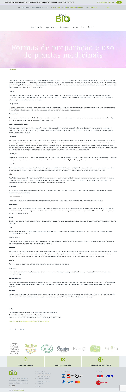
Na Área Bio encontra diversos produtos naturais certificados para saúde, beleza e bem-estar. (18, 380)
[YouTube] (107, 7)
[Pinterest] (15, 329)
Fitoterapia (12, 69)
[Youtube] (14, 386)
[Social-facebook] (10, 386)
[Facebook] (104, 7)
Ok (119, 2)
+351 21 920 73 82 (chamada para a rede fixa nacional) (68, 7)
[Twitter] (13, 329)
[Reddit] (23, 329)
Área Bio (74, 27)
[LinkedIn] (21, 329)
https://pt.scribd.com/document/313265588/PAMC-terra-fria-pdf (29, 321)
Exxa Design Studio (19, 390)
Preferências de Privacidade (105, 2)
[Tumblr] (18, 329)
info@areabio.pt (92, 7)
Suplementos (51, 27)
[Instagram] (12, 386)
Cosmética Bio (36, 27)
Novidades (64, 27)
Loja (83, 27)
